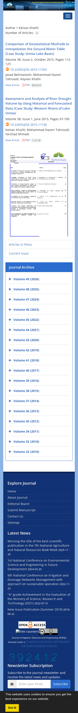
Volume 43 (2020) (26, 340)
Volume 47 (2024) (26, 299)
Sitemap (14, 522)
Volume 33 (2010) (26, 441)
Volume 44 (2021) (26, 330)
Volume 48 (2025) (26, 289)
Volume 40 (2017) (26, 370)
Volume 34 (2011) (26, 431)
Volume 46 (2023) (26, 309)
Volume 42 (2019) (26, 350)
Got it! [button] (12, 707)
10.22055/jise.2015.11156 (28, 125)
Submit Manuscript (22, 510)
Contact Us (15, 516)
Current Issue (19, 253)
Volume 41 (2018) (26, 360)
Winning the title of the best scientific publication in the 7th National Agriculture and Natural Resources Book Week (38, 545)
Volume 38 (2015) (26, 391)
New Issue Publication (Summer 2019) (35, 609)
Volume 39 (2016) (26, 381)
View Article (12, 85)
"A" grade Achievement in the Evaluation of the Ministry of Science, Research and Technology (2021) (39, 598)
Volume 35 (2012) (26, 421)
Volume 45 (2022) (26, 320)
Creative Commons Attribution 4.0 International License (45, 644)
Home (12, 491)
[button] (50, 699)
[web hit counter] (33, 657)
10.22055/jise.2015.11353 (28, 69)
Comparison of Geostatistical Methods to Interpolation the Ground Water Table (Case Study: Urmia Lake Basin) (37, 49)
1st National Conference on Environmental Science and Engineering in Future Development (38, 564)
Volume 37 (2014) (26, 401)
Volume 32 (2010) (26, 452)
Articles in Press (20, 244)
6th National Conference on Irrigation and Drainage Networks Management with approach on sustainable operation (38, 579)
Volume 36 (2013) (26, 411)
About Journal (18, 497)
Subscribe (60, 684)
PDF (32, 85)
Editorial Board (18, 504)
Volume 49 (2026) (26, 279)
